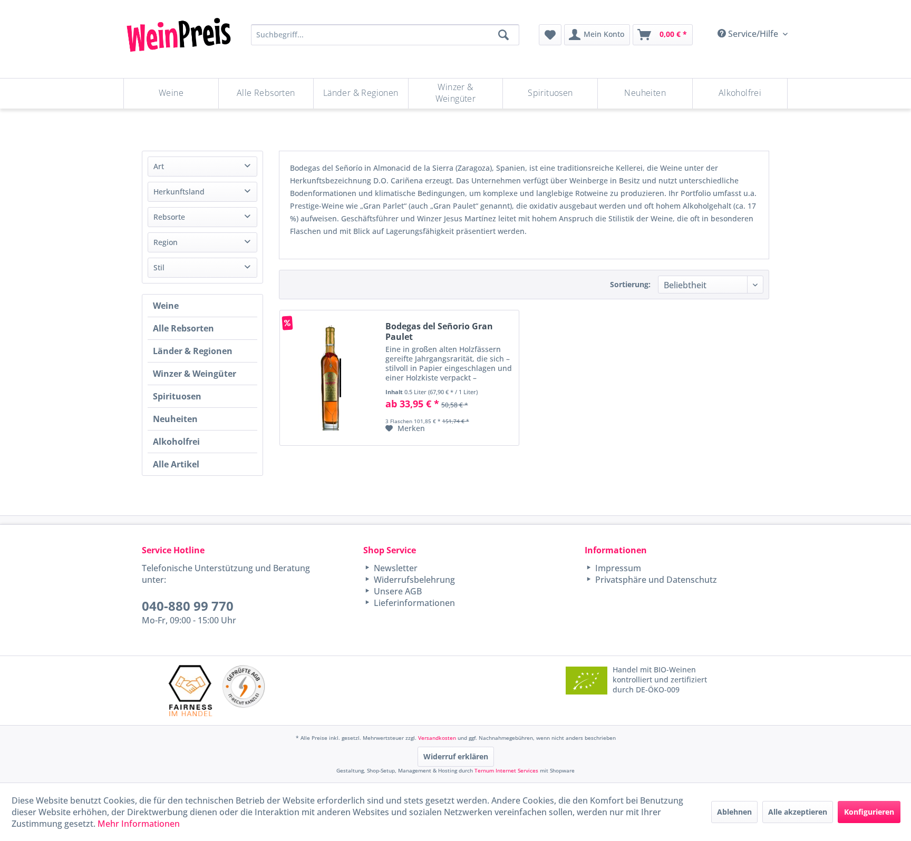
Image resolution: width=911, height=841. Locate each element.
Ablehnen (734, 812)
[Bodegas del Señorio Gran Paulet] (330, 378)
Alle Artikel (176, 464)
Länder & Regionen (192, 351)
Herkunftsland (179, 192)
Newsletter (395, 568)
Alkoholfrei (176, 441)
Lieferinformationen (413, 603)
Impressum (617, 568)
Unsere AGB (397, 591)
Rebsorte (169, 217)
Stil (158, 267)
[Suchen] (503, 35)
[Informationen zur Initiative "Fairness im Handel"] (190, 690)
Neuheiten (175, 419)
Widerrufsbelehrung (413, 579)
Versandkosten (437, 737)
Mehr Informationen (139, 823)
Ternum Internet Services (506, 770)
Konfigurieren (869, 812)
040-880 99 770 (188, 605)
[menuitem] (550, 34)
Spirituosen (177, 396)
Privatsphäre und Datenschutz (655, 579)
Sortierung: (630, 284)
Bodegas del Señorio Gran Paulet (439, 331)
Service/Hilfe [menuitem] (753, 34)
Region (165, 242)
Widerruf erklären (455, 756)
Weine (166, 305)
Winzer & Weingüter (194, 373)
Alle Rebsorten (183, 328)
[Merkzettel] (550, 34)
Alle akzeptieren (797, 812)
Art (158, 166)
